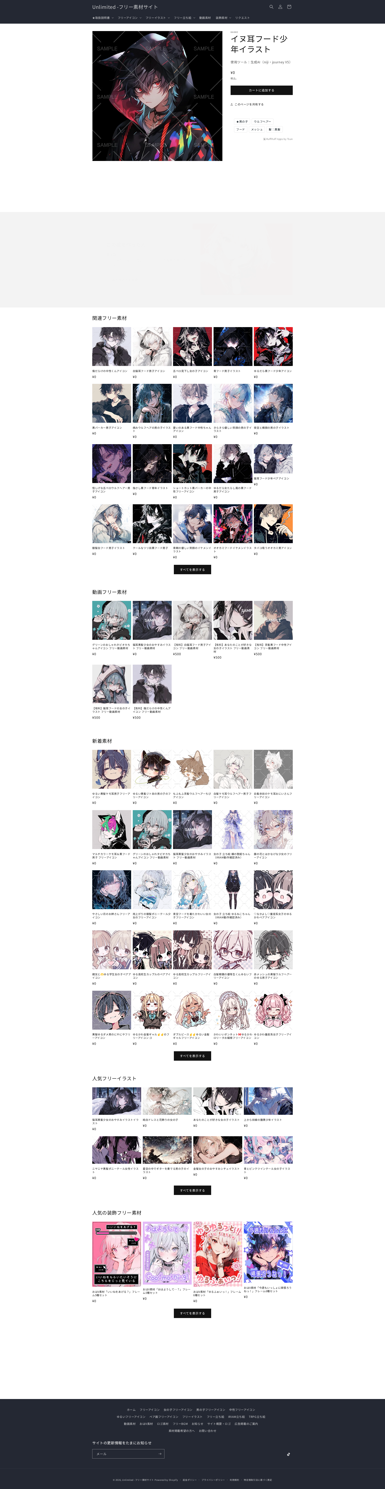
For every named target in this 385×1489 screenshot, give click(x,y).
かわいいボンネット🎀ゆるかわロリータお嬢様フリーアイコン (233, 1036)
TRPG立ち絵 (257, 1417)
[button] (102, 17)
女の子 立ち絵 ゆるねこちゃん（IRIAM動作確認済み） (232, 916)
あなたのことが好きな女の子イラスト (216, 1120)
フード (240, 129)
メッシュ (257, 129)
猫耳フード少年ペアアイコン (271, 478)
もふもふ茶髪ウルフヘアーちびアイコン (192, 795)
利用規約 (234, 1479)
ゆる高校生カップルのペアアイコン (152, 976)
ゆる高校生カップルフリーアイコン (192, 976)
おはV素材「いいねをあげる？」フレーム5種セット (116, 1293)
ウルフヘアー (262, 121)
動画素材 (130, 1424)
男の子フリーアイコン (210, 1410)
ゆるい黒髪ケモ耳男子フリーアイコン (111, 795)
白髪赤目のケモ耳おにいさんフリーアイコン (273, 795)
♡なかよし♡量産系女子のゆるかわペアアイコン (273, 916)
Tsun (290, 139)
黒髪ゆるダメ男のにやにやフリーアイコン (111, 1036)
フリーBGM (180, 1424)
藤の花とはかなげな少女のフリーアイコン (273, 855)
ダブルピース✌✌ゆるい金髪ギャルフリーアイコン (191, 1036)
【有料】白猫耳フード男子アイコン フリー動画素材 (192, 646)
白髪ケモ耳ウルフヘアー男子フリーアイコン (232, 795)
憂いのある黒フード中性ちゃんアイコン (192, 429)
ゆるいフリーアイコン (131, 1417)
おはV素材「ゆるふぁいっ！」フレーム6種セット (217, 1293)
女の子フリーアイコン (178, 1410)
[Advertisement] (262, 169)
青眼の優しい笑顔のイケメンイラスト (192, 549)
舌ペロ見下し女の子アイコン (190, 371)
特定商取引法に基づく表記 (258, 1479)
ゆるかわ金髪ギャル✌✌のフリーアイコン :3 (151, 1036)
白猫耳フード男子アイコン (149, 371)
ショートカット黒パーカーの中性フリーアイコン (192, 489)
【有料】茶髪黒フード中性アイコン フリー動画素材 (273, 646)
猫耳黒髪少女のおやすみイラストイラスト (115, 1121)
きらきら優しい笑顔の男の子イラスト (233, 429)
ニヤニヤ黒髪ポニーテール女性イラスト (115, 1170)
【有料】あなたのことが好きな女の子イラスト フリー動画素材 (233, 648)
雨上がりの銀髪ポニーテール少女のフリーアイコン (152, 916)
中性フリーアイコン (242, 1410)
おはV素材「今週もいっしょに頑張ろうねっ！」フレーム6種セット (268, 1289)
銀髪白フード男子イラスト (108, 548)
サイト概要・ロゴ (219, 1424)
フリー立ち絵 (215, 1417)
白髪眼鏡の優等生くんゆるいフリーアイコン (233, 976)
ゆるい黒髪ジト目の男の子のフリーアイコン (152, 795)
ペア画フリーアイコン (163, 1417)
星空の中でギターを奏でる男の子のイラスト (166, 1170)
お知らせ (197, 1424)
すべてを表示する (192, 569)
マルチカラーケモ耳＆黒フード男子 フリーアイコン (111, 855)
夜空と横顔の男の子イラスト (271, 428)
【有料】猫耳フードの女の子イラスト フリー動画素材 (111, 710)
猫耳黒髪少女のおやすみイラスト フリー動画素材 (152, 646)
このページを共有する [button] (249, 104)
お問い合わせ (208, 1431)
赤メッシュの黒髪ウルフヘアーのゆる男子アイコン (273, 976)
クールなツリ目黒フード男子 (150, 548)
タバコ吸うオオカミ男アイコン (273, 548)
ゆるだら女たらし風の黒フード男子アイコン (233, 489)
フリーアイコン (150, 1410)
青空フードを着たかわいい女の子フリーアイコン (192, 916)
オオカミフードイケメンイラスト (233, 549)
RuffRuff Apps (274, 139)
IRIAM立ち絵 (236, 1417)
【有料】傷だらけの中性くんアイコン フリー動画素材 (152, 710)
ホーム (131, 1410)
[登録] (159, 1454)
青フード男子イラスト (227, 371)
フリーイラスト (192, 1417)
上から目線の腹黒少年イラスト (263, 1120)
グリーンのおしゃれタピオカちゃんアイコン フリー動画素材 (111, 646)
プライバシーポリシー (213, 1479)
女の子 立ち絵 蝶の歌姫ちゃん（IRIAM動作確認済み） (232, 855)
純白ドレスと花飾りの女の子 (160, 1120)
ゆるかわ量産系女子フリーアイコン (273, 1036)
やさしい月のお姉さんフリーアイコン (111, 916)
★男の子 (242, 121)
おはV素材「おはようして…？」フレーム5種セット (167, 1291)
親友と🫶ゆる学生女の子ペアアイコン (111, 976)
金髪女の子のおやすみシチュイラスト (216, 1169)
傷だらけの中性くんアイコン (110, 371)
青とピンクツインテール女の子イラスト (267, 1170)
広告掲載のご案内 (246, 1424)
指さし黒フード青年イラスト (150, 488)
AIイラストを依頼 (125, 279)
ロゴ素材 (163, 1424)
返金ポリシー (190, 1479)
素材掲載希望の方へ (182, 1431)
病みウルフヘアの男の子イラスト (152, 429)
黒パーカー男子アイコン (107, 428)
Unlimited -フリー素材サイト (138, 1479)
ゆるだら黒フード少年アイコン (273, 371)
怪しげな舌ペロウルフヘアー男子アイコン (111, 489)
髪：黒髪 (274, 129)
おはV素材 (146, 1424)
